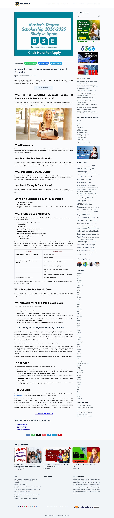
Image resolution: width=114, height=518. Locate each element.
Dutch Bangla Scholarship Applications (86, 85)
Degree (74, 3)
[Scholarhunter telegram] (93, 49)
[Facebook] (28, 435)
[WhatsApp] (33, 435)
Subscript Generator (82, 414)
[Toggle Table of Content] (50, 88)
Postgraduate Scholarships (83, 141)
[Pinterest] (44, 435)
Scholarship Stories (91, 3)
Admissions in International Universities (84, 166)
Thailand (79, 384)
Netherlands (80, 127)
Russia (78, 358)
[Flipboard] (60, 435)
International (80, 316)
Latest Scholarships (50, 3)
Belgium (79, 283)
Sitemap (66, 506)
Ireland (78, 320)
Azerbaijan (79, 280)
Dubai (78, 294)
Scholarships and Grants (83, 363)
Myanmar (79, 339)
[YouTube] (26, 506)
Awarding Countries (65, 3)
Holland (78, 308)
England (79, 297)
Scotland (79, 365)
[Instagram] (22, 506)
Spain (35, 75)
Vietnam (79, 394)
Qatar (78, 355)
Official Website (44, 413)
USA (78, 122)
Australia (79, 120)
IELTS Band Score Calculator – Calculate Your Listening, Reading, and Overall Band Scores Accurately (25, 481)
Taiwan (78, 380)
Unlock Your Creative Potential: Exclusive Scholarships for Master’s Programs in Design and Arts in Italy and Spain (27, 466)
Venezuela (90, 254)
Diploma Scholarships (82, 130)
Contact (61, 506)
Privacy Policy (49, 506)
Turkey (78, 386)
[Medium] (30, 506)
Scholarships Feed (84, 79)
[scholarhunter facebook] (82, 49)
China (78, 289)
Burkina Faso (80, 285)
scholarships (85, 228)
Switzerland (79, 379)
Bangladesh (79, 282)
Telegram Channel (57, 63)
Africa (78, 275)
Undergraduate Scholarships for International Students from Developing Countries (87, 252)
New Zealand (80, 342)
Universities (81, 3)
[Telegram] (54, 435)
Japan (78, 323)
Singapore (79, 129)
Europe (78, 299)
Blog (58, 3)
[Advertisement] (57, 487)
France (78, 302)
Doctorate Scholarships (82, 132)
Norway (78, 346)
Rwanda (79, 360)
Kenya (78, 325)
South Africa (80, 370)
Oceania (79, 348)
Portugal (79, 353)
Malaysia (79, 332)
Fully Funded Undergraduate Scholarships (85, 200)
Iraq (78, 318)
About (55, 506)
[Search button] (98, 16)
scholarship (79, 228)
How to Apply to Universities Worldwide (87, 209)
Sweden (89, 250)
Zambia (78, 396)
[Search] (99, 3)
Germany (79, 304)
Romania (79, 356)
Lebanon (79, 328)
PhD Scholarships (81, 139)
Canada (78, 123)
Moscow (79, 337)
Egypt (78, 296)
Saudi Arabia (80, 361)
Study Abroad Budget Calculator (85, 416)
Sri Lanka (79, 375)
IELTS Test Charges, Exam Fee (84, 412)
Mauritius (79, 334)
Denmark (88, 174)
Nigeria (78, 344)
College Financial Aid (80, 174)
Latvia (78, 327)
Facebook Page (44, 63)
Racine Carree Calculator (83, 409)
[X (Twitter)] (38, 435)
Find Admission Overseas (95, 174)
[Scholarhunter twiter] (90, 49)
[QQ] (36, 506)
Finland (78, 301)
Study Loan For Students (83, 410)
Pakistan (79, 349)
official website (18, 395)
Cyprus (78, 290)
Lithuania (79, 330)
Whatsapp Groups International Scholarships (25, 498)
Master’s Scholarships (82, 135)
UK (77, 125)
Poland (78, 351)
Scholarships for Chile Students (93, 237)
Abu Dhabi (79, 273)
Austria (78, 278)
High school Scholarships (83, 134)
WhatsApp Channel (31, 63)
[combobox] (87, 16)
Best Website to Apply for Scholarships (86, 169)
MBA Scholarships (81, 137)
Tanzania (79, 382)
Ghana (78, 306)
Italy (78, 322)
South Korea (80, 372)
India (78, 313)
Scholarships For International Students (85, 239)
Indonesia (79, 315)
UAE (78, 387)
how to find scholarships (89, 211)
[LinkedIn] (49, 435)
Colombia (85, 174)
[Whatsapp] (86, 49)
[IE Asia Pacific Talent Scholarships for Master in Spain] (86, 455)
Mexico (78, 335)
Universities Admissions (84, 254)
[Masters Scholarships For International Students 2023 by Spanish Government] (57, 455)
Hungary (79, 311)
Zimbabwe (79, 398)
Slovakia (79, 368)
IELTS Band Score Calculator (84, 405)
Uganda (78, 389)
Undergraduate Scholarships (84, 142)
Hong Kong (79, 309)
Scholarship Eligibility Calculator (85, 407)
